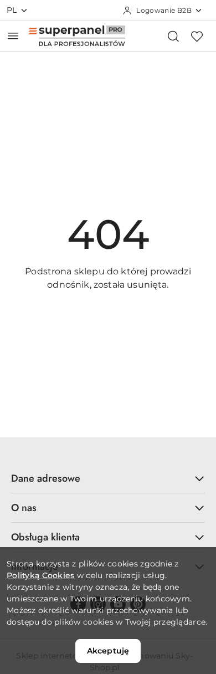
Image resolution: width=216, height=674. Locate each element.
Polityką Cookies (40, 575)
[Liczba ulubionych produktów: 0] (197, 36)
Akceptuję (108, 651)
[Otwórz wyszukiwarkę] (173, 36)
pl (12, 10)
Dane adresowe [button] (45, 478)
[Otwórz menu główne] (13, 35)
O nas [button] (24, 508)
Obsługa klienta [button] (45, 537)
